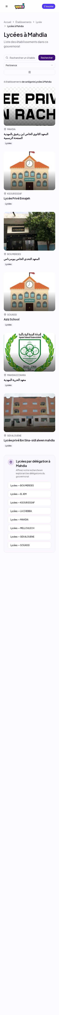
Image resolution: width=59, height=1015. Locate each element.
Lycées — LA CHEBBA (21, 511)
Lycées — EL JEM (18, 493)
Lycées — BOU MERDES (22, 485)
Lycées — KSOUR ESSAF (22, 502)
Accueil (7, 22)
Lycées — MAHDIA (19, 519)
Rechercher (47, 57)
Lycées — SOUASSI (20, 545)
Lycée (39, 22)
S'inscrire (48, 6)
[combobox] (29, 65)
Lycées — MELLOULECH (22, 528)
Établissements (23, 22)
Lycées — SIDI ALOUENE (22, 536)
